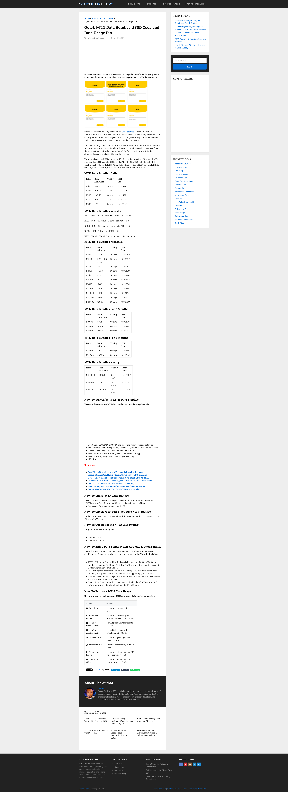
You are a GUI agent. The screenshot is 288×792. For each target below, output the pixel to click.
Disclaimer (118, 770)
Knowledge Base (182, 195)
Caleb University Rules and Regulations (157, 765)
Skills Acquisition (181, 216)
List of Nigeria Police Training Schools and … (158, 777)
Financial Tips (180, 185)
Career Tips (151, 4)
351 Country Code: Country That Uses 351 (96, 731)
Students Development (185, 220)
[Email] (199, 764)
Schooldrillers (85, 764)
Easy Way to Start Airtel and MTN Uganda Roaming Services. (115, 472)
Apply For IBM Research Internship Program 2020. (95, 719)
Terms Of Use (203, 789)
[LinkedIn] (194, 764)
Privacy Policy (120, 774)
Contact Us (119, 767)
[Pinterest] (185, 764)
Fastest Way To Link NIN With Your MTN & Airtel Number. (114, 489)
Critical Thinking (181, 174)
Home (155, 789)
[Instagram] (190, 764)
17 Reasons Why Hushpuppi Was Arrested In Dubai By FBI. (122, 721)
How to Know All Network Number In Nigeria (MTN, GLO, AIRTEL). (118, 478)
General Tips (180, 188)
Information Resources (195, 4)
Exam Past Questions (171, 4)
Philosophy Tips (181, 209)
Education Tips (134, 4)
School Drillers (96, 4)
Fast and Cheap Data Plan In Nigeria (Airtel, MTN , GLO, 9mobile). (117, 475)
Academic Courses (183, 164)
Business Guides (181, 167)
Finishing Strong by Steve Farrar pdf (159, 771)
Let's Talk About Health (184, 202)
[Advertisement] (123, 57)
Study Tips (179, 223)
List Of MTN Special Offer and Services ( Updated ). (111, 483)
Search (189, 67)
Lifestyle (178, 206)
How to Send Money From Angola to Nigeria (148, 719)
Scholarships (180, 213)
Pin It (98, 669)
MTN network (128, 131)
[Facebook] (181, 764)
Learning (178, 199)
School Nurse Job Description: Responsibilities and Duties (120, 734)
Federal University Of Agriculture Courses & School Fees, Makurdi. (147, 733)
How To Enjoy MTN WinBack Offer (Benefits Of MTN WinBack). (116, 486)
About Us (118, 764)
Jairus (101, 688)
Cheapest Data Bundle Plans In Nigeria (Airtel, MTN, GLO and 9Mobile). (120, 480)
